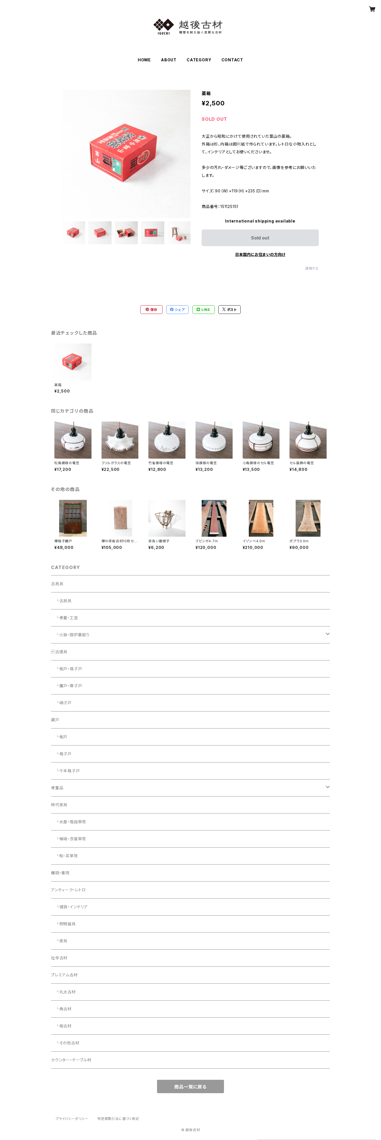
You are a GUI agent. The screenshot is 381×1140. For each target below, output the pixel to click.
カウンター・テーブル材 (71, 1059)
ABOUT (169, 59)
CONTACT (232, 59)
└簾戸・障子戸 (66, 685)
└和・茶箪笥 (64, 855)
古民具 (57, 583)
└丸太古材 (63, 991)
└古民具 (61, 600)
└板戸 (59, 736)
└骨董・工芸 (64, 617)
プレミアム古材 (64, 974)
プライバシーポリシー (72, 1119)
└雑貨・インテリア (69, 906)
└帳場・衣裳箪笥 (68, 838)
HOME (144, 59)
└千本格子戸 (65, 770)
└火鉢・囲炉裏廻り (70, 634)
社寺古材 (59, 957)
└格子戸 (61, 753)
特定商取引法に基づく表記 (118, 1119)
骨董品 (57, 787)
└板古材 (61, 1025)
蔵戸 (55, 719)
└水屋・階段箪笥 (68, 821)
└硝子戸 (61, 702)
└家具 (59, 940)
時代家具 (59, 804)
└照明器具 (63, 923)
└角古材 (61, 1008)
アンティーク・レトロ (68, 889)
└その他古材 (65, 1042)
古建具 (59, 651)
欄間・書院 (60, 872)
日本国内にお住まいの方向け (260, 254)
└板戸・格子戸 (66, 668)
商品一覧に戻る (190, 1087)
